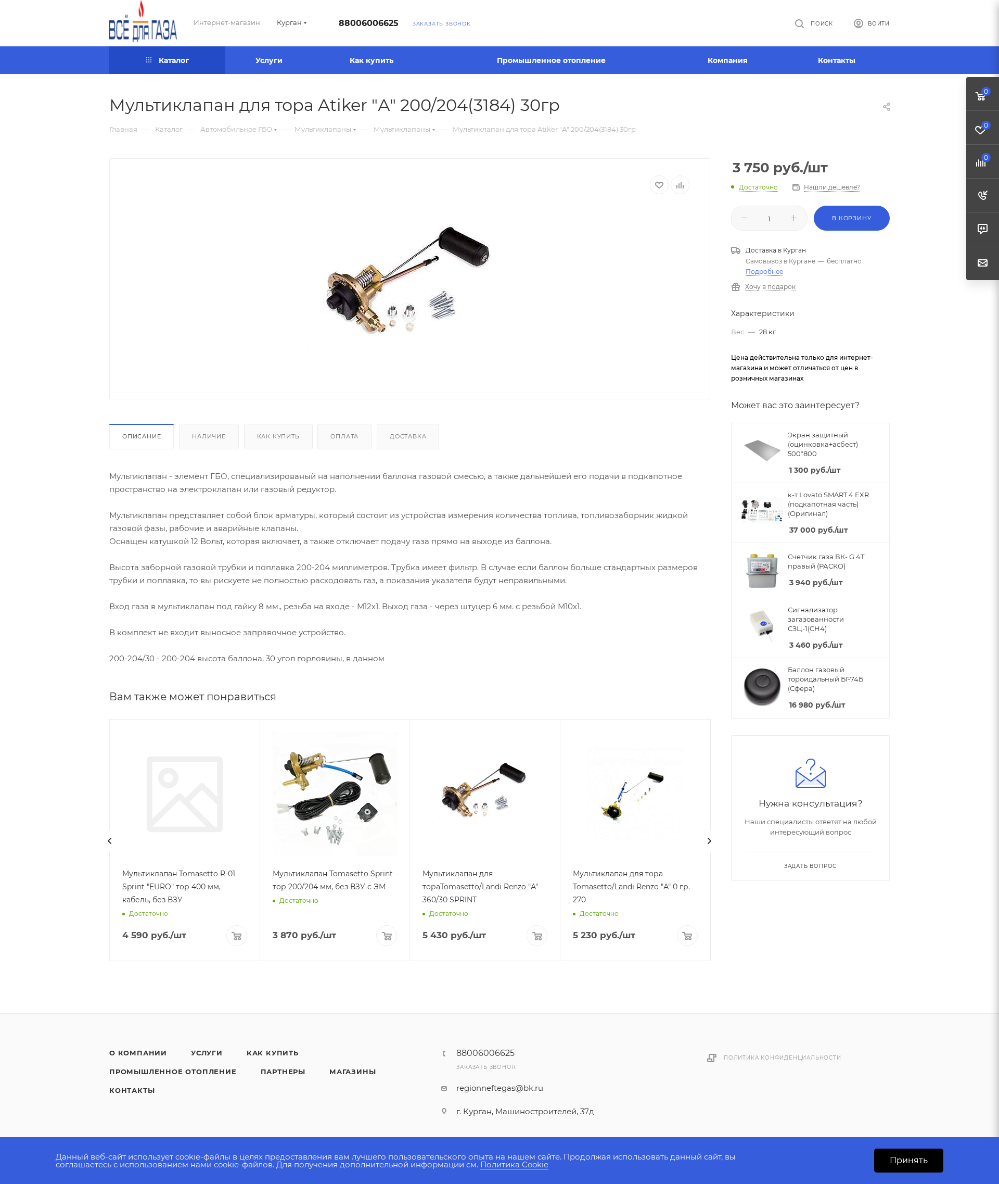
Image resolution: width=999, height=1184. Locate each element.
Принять (909, 1160)
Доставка (408, 436)
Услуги (207, 1053)
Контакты (132, 1090)
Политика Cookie (514, 1164)
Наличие (209, 436)
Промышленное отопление (173, 1071)
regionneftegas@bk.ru (499, 1088)
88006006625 (369, 23)
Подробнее (764, 271)
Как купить (278, 436)
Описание (141, 436)
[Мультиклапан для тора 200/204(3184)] (410, 288)
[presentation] (109, 840)
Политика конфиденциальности (782, 1057)
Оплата (344, 436)
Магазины (352, 1071)
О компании (138, 1053)
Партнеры (283, 1071)
